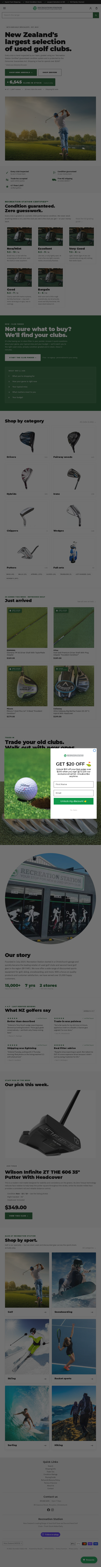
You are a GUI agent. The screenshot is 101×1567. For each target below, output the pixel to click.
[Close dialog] (94, 750)
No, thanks (73, 810)
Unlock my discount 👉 (73, 801)
